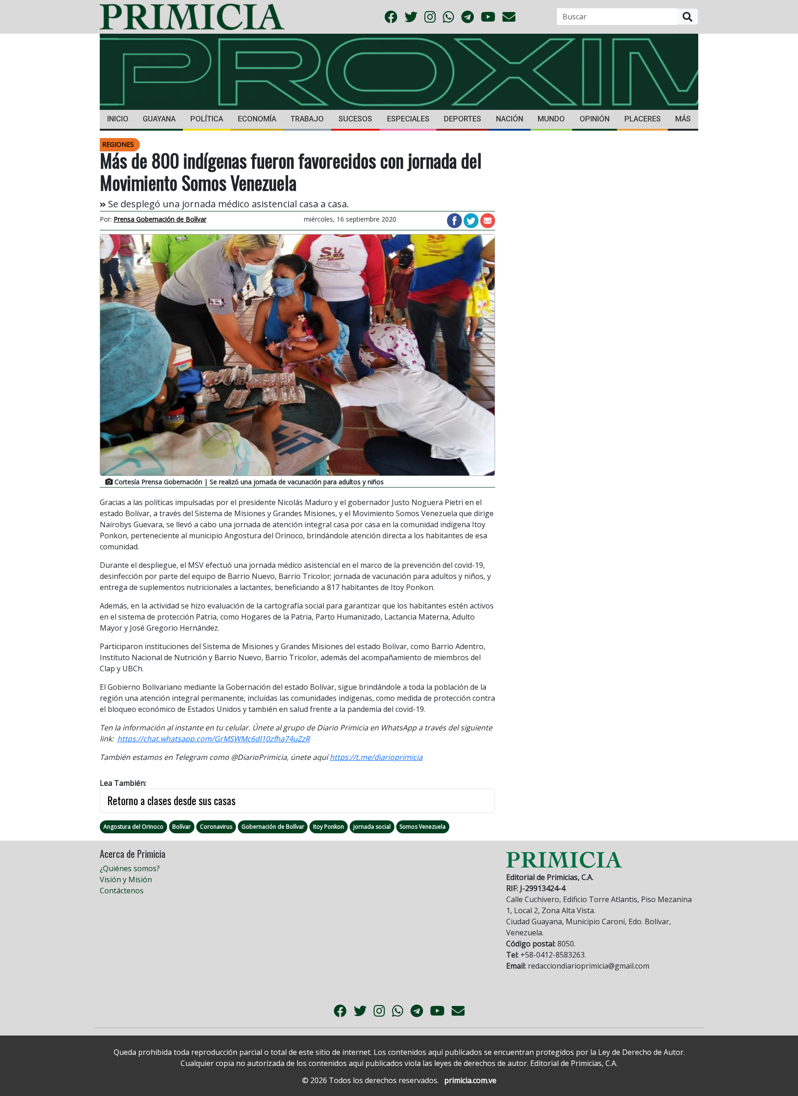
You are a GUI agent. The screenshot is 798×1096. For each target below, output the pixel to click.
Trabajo (307, 118)
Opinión (595, 118)
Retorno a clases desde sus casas (172, 800)
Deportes (462, 118)
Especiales (408, 118)
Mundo (551, 118)
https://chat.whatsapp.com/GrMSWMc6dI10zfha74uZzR (213, 739)
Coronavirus (216, 827)
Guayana (159, 118)
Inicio (117, 118)
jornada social (372, 827)
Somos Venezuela (422, 827)
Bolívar (181, 827)
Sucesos (355, 118)
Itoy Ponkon (328, 827)
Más (683, 118)
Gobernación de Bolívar (273, 827)
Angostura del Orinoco (133, 827)
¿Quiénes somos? (130, 868)
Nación (509, 118)
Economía (257, 118)
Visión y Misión (126, 879)
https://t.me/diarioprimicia (376, 757)
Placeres (642, 118)
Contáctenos (122, 890)
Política (206, 118)
